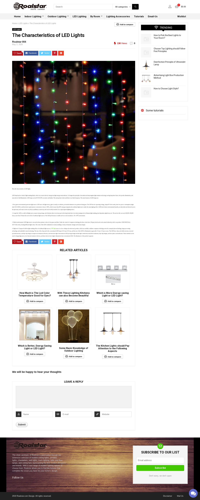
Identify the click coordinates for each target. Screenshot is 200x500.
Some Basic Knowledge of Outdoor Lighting (73, 349)
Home (17, 16)
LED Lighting (79, 16)
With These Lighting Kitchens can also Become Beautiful (73, 294)
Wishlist (181, 16)
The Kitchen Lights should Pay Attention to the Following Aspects (112, 348)
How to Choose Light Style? (166, 88)
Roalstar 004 (19, 42)
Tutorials (139, 16)
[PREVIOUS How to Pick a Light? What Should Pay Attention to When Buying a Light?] (3, 492)
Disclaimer (167, 496)
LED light (53, 228)
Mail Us (180, 496)
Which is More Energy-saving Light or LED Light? (112, 294)
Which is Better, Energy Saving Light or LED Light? (35, 347)
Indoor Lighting (33, 16)
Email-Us (153, 16)
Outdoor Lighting (57, 16)
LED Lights (23, 23)
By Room (95, 16)
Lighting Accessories (118, 16)
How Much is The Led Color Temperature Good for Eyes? (34, 294)
